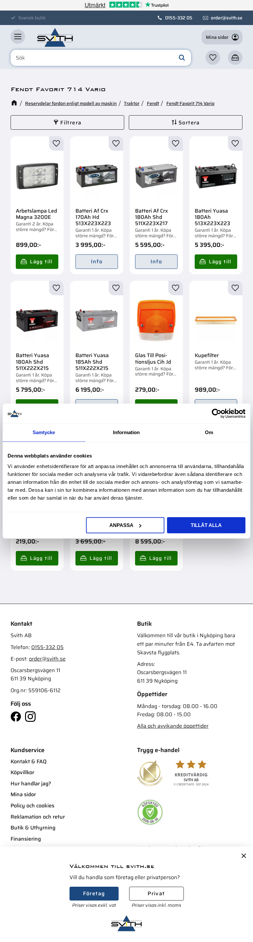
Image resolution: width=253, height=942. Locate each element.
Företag (94, 893)
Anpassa (121, 525)
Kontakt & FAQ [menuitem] (28, 761)
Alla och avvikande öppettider (173, 726)
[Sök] (182, 58)
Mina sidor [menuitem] (23, 794)
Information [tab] (126, 432)
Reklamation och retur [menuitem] (38, 817)
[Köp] (37, 261)
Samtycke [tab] (44, 432)
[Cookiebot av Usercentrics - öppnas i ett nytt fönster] (216, 413)
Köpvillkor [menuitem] (22, 772)
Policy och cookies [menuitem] (32, 805)
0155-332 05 (178, 17)
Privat (156, 893)
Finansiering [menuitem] (26, 839)
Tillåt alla (206, 525)
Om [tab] (209, 432)
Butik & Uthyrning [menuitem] (33, 828)
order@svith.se (226, 17)
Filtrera (70, 122)
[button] (18, 36)
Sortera (189, 122)
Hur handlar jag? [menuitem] (31, 783)
